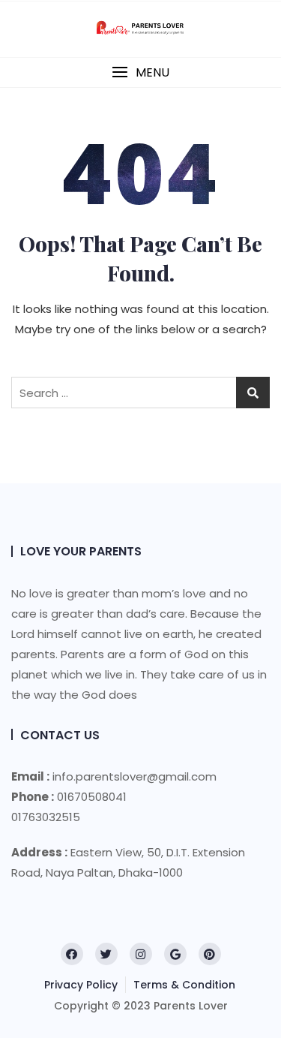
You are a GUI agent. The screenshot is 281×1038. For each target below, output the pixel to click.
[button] (140, 72)
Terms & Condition (184, 984)
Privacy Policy (81, 984)
